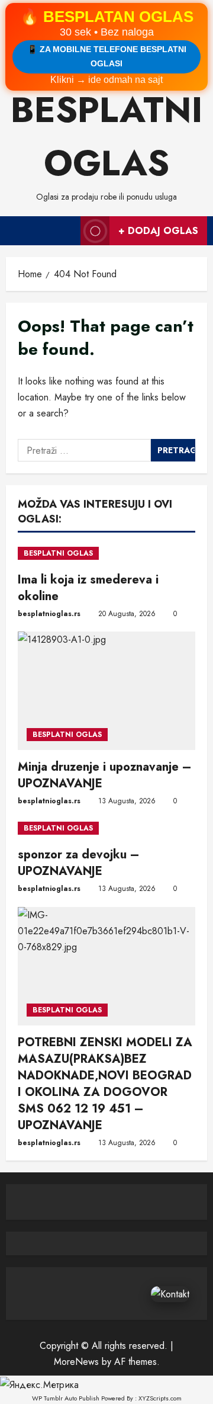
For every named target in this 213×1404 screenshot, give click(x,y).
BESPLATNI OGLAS (58, 553)
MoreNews (76, 1361)
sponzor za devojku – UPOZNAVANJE (79, 863)
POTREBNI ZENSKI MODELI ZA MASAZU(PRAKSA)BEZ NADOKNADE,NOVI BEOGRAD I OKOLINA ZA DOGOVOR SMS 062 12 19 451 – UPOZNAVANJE (105, 1084)
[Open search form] (65, 230)
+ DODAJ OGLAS (158, 231)
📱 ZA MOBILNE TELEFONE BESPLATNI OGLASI (106, 56)
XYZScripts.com (160, 1398)
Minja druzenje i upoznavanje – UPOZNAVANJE (105, 775)
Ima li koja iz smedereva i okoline (88, 588)
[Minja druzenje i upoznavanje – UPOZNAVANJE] (106, 691)
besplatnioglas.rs (49, 613)
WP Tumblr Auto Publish (65, 1398)
